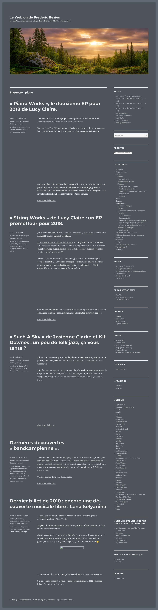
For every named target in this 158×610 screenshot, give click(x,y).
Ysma (118, 509)
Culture (12, 124)
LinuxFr (118, 386)
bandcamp (14, 127)
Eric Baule (119, 436)
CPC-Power (120, 559)
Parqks (118, 480)
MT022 (85, 574)
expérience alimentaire (18, 469)
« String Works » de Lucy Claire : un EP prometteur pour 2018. (56, 220)
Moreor (118, 470)
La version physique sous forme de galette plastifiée (79, 262)
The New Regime (122, 502)
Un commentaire (16, 481)
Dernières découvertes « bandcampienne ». (37, 445)
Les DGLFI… (120, 118)
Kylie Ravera (120, 319)
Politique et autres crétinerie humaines (130, 235)
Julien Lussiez (20, 473)
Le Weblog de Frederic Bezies (35, 17)
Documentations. (122, 113)
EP (11, 129)
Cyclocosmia (120, 424)
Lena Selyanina (44, 516)
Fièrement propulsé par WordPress (60, 600)
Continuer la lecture (46, 200)
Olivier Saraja (120, 321)
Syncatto (119, 490)
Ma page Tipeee (121, 350)
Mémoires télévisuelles (126, 182)
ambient (13, 527)
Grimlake (119, 441)
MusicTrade (61, 519)
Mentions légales (122, 120)
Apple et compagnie (125, 206)
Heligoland (120, 444)
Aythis (118, 415)
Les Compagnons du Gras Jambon (128, 458)
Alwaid (118, 412)
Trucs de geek (123, 230)
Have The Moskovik (123, 536)
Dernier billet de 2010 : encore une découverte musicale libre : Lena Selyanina (58, 503)
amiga (12, 466)
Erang (118, 434)
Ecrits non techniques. (124, 116)
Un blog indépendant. (123, 123)
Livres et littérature (125, 179)
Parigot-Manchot (122, 273)
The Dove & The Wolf (123, 497)
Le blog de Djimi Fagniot (124, 297)
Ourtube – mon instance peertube (128, 353)
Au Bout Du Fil (121, 531)
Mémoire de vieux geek (126, 228)
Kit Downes (74, 373)
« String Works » (45, 121)
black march (43, 470)
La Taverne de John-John (125, 266)
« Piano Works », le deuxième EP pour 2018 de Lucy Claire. (55, 106)
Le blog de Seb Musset (124, 345)
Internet (121, 208)
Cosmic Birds (120, 419)
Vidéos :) (119, 242)
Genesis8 (119, 562)
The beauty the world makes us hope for (130, 495)
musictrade (18, 529)
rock (23, 476)
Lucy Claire (16, 129)
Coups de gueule (121, 172)
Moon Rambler (121, 468)
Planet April (120, 579)
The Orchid (120, 504)
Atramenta (119, 316)
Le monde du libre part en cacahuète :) (132, 211)
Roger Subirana (121, 543)
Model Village (120, 463)
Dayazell (119, 427)
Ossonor (119, 478)
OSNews (119, 388)
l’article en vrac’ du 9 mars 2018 (78, 233)
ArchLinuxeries (125, 216)
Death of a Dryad (122, 429)
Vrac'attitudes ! (121, 247)
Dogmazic (119, 533)
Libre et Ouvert (121, 369)
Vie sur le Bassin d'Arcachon (126, 245)
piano (23, 132)
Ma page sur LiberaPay (124, 348)
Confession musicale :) (127, 189)
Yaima (118, 507)
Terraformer (22, 478)
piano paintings (21, 532)
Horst (118, 449)
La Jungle (119, 456)
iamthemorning (121, 451)
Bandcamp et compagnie (19, 121)
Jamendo (119, 538)
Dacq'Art (119, 295)
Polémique (119, 250)
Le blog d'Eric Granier (124, 269)
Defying (118, 432)
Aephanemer (120, 405)
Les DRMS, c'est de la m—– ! (126, 233)
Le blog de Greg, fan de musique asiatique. (131, 271)
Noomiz (122, 196)
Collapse (119, 417)
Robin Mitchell (121, 540)
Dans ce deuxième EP (47, 128)
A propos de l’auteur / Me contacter (128, 96)
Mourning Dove (121, 473)
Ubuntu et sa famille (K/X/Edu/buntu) (133, 225)
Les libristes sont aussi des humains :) (133, 220)
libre (11, 529)
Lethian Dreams (121, 461)
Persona (119, 482)
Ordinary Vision (121, 475)
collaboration (24, 241)
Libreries (121, 213)
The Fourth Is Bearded (124, 499)
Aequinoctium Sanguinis (125, 407)
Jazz (18, 471)
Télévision (119, 240)
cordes (21, 127)
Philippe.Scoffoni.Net (123, 276)
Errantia (119, 439)
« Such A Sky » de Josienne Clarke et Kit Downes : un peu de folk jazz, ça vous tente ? (58, 342)
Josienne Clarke (19, 368)
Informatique (120, 203)
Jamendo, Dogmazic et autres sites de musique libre (20, 521)
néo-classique (15, 132)
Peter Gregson (121, 485)
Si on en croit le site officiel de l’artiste (55, 242)
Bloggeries (119, 170)
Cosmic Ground (121, 422)
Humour (119, 201)
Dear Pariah (120, 340)
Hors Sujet (119, 446)
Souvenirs (119, 237)
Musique (19, 124)
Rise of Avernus (121, 487)
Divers (118, 199)
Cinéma (120, 177)
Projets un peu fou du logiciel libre (131, 223)
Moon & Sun (120, 466)
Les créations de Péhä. (124, 300)
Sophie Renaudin (122, 324)
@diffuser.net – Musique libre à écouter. (130, 528)
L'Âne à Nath (120, 343)
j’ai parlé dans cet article (72, 121)
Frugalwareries (124, 218)
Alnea (118, 410)
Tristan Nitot (120, 278)
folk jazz (13, 471)
